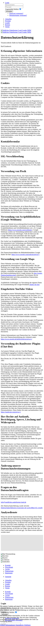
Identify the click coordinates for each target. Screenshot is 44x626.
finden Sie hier (34, 284)
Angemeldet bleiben (12, 9)
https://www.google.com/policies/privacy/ (26, 254)
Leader (7, 23)
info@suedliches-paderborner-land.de (13, 502)
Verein (7, 27)
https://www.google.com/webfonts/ (20, 230)
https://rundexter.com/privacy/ (11, 412)
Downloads (9, 567)
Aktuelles (8, 19)
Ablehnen (27, 625)
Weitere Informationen (7, 625)
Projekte (8, 21)
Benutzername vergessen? (18, 15)
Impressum (8, 573)
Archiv (7, 569)
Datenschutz (9, 571)
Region (7, 25)
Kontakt (8, 565)
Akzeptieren (19, 625)
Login (7, 3)
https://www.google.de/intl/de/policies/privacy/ (16, 339)
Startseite (8, 577)
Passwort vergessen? (16, 13)
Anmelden (9, 11)
